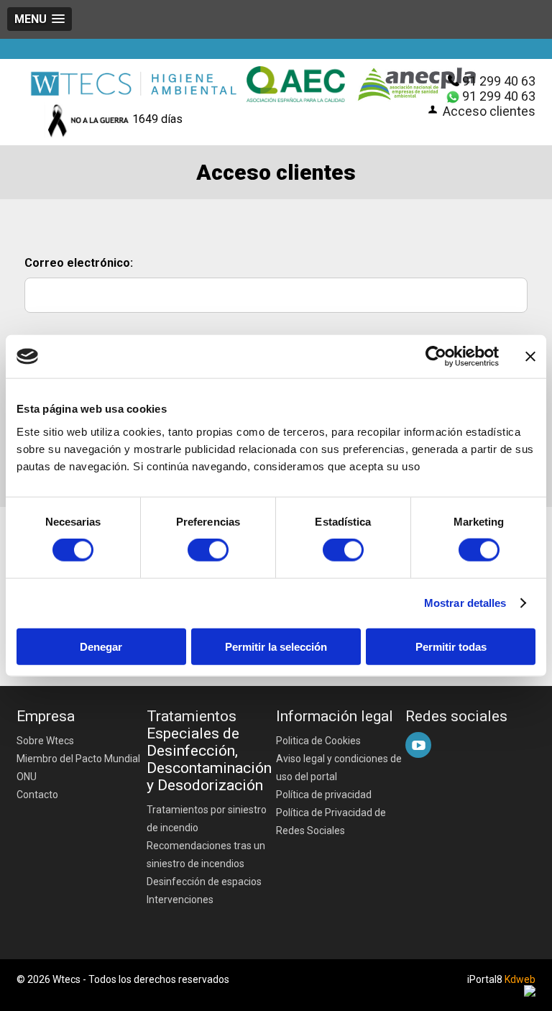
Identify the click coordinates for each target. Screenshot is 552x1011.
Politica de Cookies (318, 740)
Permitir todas (451, 646)
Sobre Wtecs (45, 740)
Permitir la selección (276, 646)
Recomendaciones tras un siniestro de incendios (206, 854)
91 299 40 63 (498, 80)
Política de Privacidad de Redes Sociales (331, 821)
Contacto (37, 794)
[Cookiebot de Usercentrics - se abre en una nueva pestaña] (436, 356)
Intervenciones (180, 899)
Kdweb (520, 979)
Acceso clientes (489, 111)
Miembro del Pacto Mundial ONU (78, 767)
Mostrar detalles (465, 603)
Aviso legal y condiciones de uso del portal (339, 767)
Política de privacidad (324, 794)
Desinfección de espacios (204, 881)
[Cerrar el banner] (530, 357)
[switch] (208, 550)
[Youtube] (418, 745)
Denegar (101, 646)
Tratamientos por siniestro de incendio (207, 818)
